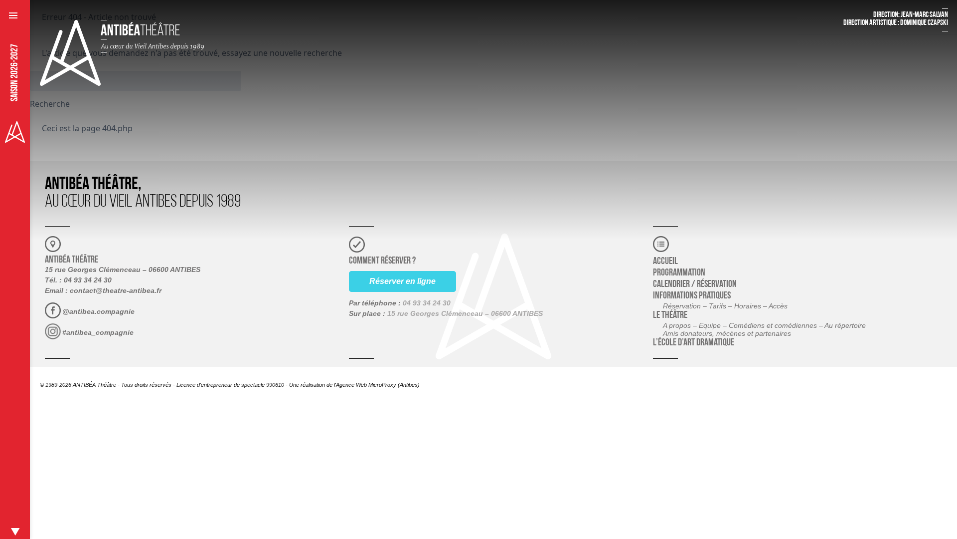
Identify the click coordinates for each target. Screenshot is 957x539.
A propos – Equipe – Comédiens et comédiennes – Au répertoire (764, 325)
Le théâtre (670, 315)
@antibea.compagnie (98, 311)
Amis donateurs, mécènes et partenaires (727, 333)
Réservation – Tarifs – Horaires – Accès (725, 306)
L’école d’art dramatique (693, 343)
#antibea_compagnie (98, 332)
